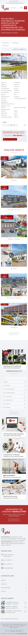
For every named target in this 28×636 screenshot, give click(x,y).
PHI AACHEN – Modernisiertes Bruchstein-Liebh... (14, 611)
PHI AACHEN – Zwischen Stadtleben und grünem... (12, 603)
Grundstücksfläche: (6, 90)
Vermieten (4, 584)
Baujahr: (3, 94)
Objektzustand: (5, 96)
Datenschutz (12, 633)
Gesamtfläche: (5, 92)
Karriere (3, 591)
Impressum (4, 633)
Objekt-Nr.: (4, 82)
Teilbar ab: (4, 115)
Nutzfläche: (4, 86)
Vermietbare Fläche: (6, 117)
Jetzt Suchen (14, 413)
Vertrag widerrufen (22, 633)
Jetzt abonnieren (14, 520)
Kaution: (3, 111)
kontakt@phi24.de (8, 568)
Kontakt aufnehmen (11, 139)
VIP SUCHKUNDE (5, 588)
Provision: (3, 98)
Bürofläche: (4, 113)
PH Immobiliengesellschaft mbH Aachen (14, 3)
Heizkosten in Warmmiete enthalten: (7, 103)
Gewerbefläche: (5, 88)
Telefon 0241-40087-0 (14, 1)
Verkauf (3, 580)
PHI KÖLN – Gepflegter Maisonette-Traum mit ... (12, 607)
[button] (25, 54)
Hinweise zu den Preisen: (5, 106)
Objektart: (3, 84)
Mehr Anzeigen (14, 333)
